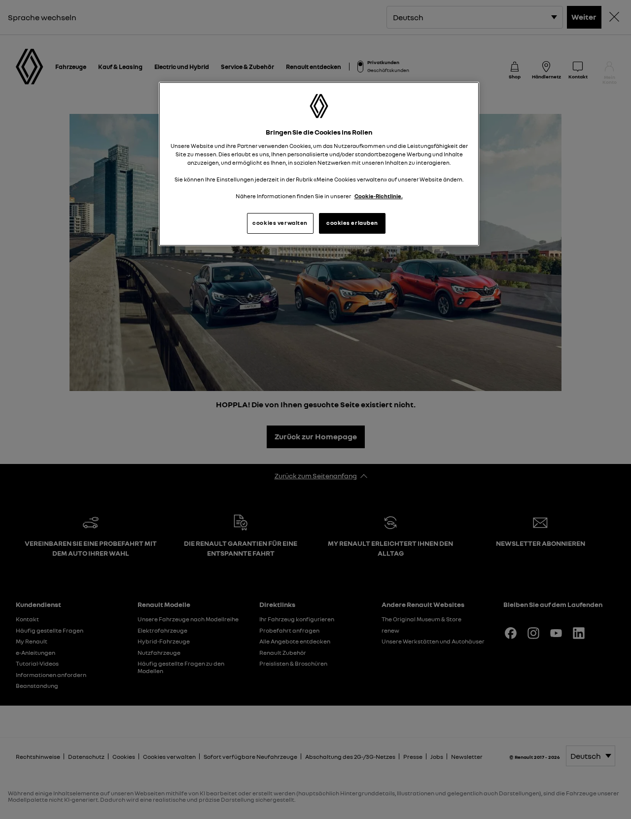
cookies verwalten (280, 222)
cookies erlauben (352, 222)
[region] (319, 164)
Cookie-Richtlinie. (378, 196)
